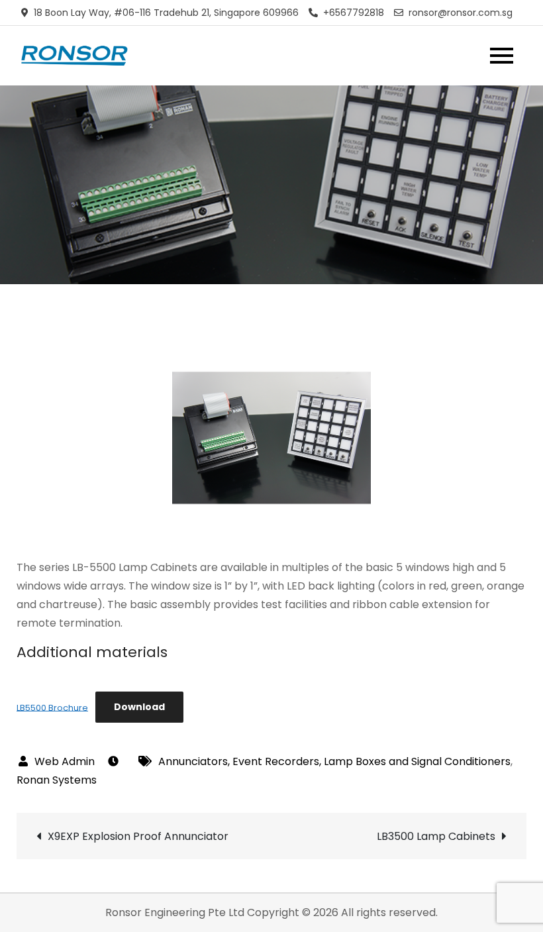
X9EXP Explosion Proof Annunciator (138, 836)
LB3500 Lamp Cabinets (436, 836)
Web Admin (64, 761)
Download (139, 706)
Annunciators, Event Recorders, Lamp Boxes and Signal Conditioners (334, 761)
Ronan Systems (57, 780)
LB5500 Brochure (52, 707)
